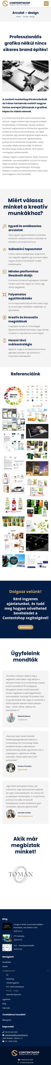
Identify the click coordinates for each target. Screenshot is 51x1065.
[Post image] (7, 926)
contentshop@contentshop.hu (16, 1035)
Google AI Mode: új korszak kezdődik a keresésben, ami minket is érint (28, 926)
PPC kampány (19, 936)
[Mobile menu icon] (46, 3)
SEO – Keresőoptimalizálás (24, 945)
